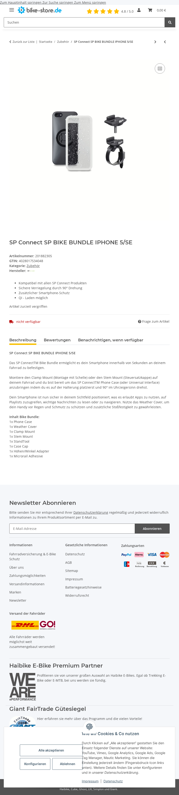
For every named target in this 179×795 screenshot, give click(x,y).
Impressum (90, 781)
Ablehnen (67, 764)
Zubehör (33, 266)
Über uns (16, 567)
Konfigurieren (35, 764)
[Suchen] (170, 22)
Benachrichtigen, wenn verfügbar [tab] (110, 340)
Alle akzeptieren (51, 750)
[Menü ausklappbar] (11, 8)
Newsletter (17, 600)
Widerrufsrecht (77, 595)
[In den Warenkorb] (13, 57)
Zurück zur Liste (23, 42)
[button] (139, 10)
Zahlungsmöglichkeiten (27, 575)
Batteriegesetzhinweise (83, 587)
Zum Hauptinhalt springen (21, 2)
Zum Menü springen (90, 2)
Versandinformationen (27, 584)
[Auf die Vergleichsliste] (160, 68)
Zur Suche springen (58, 2)
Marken (15, 592)
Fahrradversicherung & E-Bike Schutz (32, 556)
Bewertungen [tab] (57, 340)
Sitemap (71, 570)
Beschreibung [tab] (22, 340)
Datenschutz (113, 781)
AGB (68, 562)
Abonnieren (152, 528)
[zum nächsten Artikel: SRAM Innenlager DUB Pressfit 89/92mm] (155, 42)
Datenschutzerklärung (90, 512)
